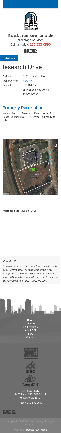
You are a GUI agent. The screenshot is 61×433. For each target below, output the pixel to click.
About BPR (31, 330)
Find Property (30, 326)
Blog (30, 333)
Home (30, 320)
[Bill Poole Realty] (30, 20)
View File (28, 80)
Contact (30, 337)
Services (30, 323)
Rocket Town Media (36, 429)
